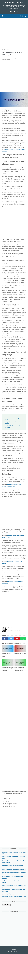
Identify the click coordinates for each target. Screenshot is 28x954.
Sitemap (15, 948)
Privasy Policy (21, 948)
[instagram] (17, 11)
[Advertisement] (14, 34)
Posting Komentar (6, 59)
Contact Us (9, 948)
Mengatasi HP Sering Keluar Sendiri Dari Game (14, 896)
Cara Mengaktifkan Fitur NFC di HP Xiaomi (13, 894)
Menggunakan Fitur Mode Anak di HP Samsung (14, 869)
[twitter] (14, 11)
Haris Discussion (14, 2)
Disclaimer (14, 949)
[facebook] (10, 11)
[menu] (2, 16)
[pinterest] (17, 638)
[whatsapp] (23, 638)
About (4, 948)
